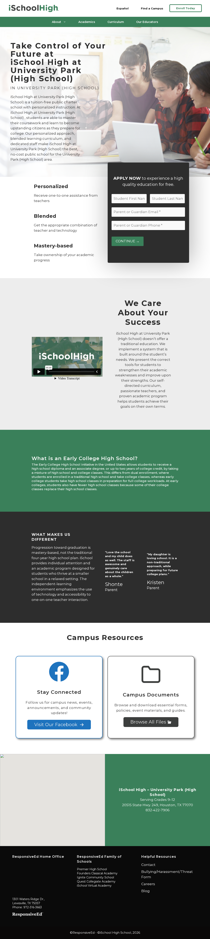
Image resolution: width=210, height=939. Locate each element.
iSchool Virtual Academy (94, 885)
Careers (148, 884)
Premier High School (92, 869)
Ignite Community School (95, 877)
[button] (52, 797)
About (56, 22)
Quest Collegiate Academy (96, 881)
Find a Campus (152, 8)
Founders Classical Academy (97, 873)
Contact (148, 865)
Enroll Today (185, 8)
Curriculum (115, 22)
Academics (86, 22)
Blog (145, 891)
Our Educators (147, 22)
